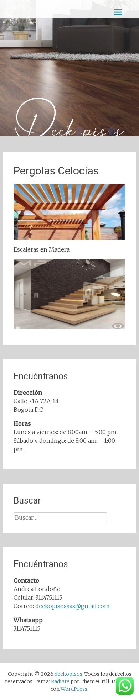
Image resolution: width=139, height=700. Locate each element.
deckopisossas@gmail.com (72, 606)
